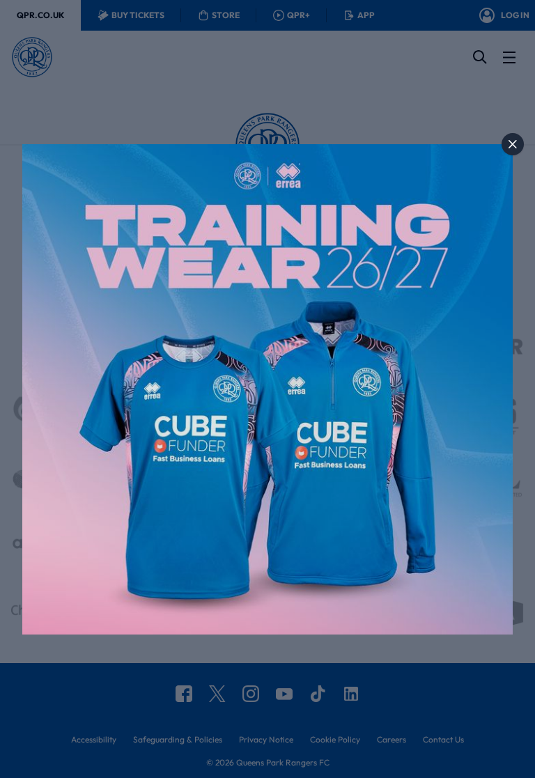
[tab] (512, 144)
